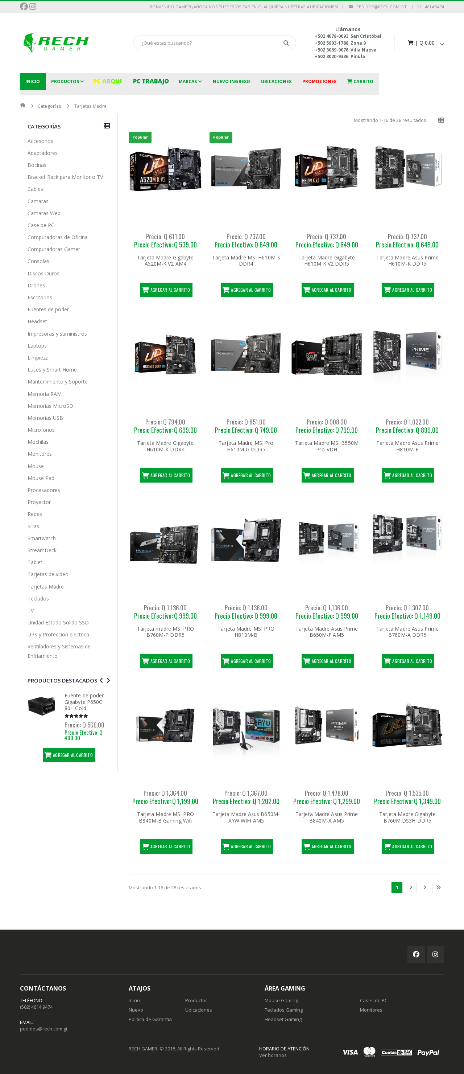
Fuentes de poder (48, 309)
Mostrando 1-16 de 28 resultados (390, 120)
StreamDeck (42, 550)
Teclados (38, 598)
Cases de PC (374, 1000)
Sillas (33, 526)
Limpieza (38, 357)
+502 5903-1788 (331, 43)
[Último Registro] (438, 887)
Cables (35, 188)
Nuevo (136, 1010)
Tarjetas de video (48, 574)
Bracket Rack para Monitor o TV (65, 176)
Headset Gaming (283, 1019)
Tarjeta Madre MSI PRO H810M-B (246, 632)
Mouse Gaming (281, 1000)
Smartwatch (42, 538)
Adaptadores (43, 152)
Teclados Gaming (284, 1010)
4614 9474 (432, 6)
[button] (425, 42)
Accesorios (40, 141)
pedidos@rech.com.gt (380, 6)
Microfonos (41, 429)
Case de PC (41, 225)
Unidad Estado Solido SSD (58, 622)
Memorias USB (45, 417)
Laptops (37, 345)
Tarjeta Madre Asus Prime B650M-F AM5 (326, 632)
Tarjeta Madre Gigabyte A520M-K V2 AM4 (165, 260)
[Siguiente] (424, 887)
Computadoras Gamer (54, 249)
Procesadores (44, 490)
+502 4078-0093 (331, 36)
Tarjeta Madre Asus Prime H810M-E (407, 446)
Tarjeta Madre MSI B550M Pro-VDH (327, 446)
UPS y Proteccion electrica (58, 634)
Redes (35, 514)
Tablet (35, 562)
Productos (65, 81)
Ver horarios (273, 1055)
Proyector (39, 502)
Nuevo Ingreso (231, 81)
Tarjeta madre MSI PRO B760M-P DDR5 (165, 632)
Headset (37, 321)
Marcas (188, 81)
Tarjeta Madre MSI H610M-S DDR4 (246, 260)
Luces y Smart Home (52, 369)
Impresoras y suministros (57, 333)
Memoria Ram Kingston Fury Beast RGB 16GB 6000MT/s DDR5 (85, 705)
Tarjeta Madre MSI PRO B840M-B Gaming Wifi (165, 817)
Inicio (32, 81)
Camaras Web (44, 213)
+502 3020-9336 (331, 56)
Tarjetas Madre (46, 586)
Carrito (362, 81)
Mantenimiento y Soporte (58, 381)
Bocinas (37, 164)
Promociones (319, 81)
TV (31, 610)
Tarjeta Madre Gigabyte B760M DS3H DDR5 (407, 817)
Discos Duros (43, 273)
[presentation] (101, 680)
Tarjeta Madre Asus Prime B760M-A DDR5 (407, 632)
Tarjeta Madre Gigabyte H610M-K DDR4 (165, 446)
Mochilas (38, 441)
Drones (36, 285)
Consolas (38, 261)
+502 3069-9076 (331, 50)
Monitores (40, 453)
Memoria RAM (45, 393)
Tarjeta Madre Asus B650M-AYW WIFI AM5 (246, 817)
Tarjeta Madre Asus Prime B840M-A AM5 (326, 817)
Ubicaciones (276, 81)
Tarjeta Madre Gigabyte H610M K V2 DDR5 (326, 260)
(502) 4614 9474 (36, 1007)
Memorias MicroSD (50, 405)
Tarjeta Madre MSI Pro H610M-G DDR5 (246, 446)
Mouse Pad (41, 478)
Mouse (36, 466)
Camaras (38, 201)
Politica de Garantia (150, 1019)
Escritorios (40, 297)
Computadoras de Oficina (58, 237)
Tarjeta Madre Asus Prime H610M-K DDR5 (407, 260)
